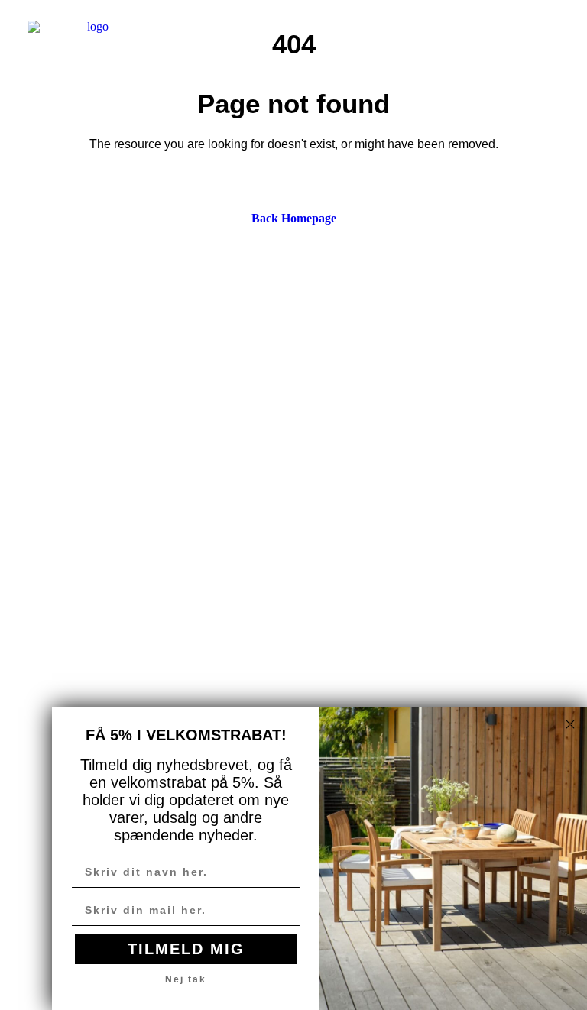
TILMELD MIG (186, 948)
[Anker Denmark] (91, 37)
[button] (552, 37)
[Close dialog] (570, 724)
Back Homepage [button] (293, 218)
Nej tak (185, 979)
